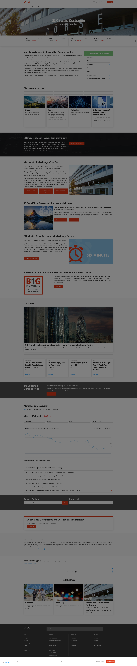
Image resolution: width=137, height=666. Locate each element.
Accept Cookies (110, 661)
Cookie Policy (7, 662)
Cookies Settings (100, 661)
